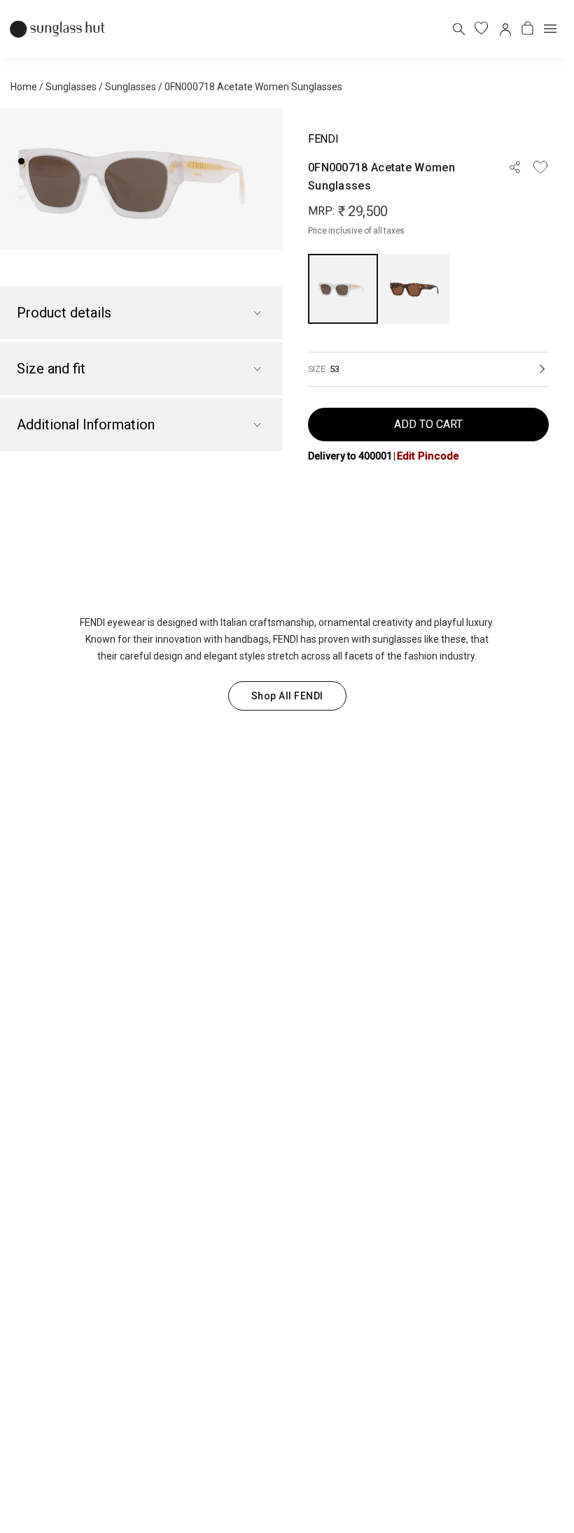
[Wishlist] (540, 167)
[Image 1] (21, 161)
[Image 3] (21, 182)
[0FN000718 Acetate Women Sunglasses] (343, 289)
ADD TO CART (428, 424)
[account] (504, 28)
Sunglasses (71, 86)
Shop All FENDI (287, 695)
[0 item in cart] (527, 28)
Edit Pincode (428, 456)
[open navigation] (550, 28)
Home (23, 86)
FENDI (323, 138)
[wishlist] (481, 28)
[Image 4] (21, 193)
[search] (458, 28)
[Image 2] (21, 172)
